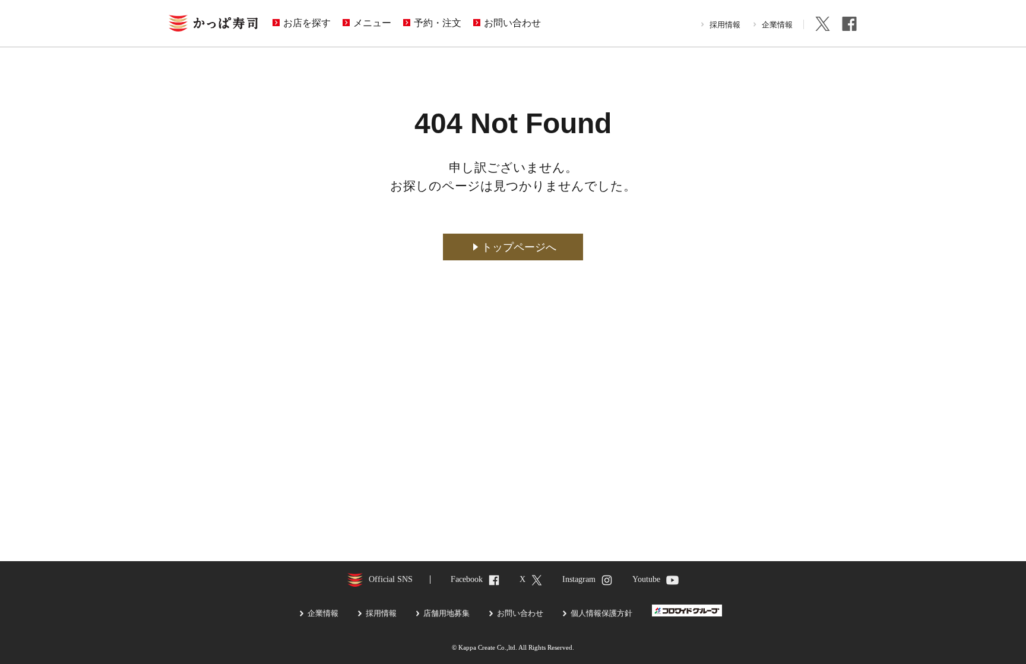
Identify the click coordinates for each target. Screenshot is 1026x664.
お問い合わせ (512, 23)
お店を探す (307, 23)
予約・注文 (437, 23)
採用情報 (725, 25)
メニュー (372, 23)
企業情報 (777, 25)
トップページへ (519, 247)
